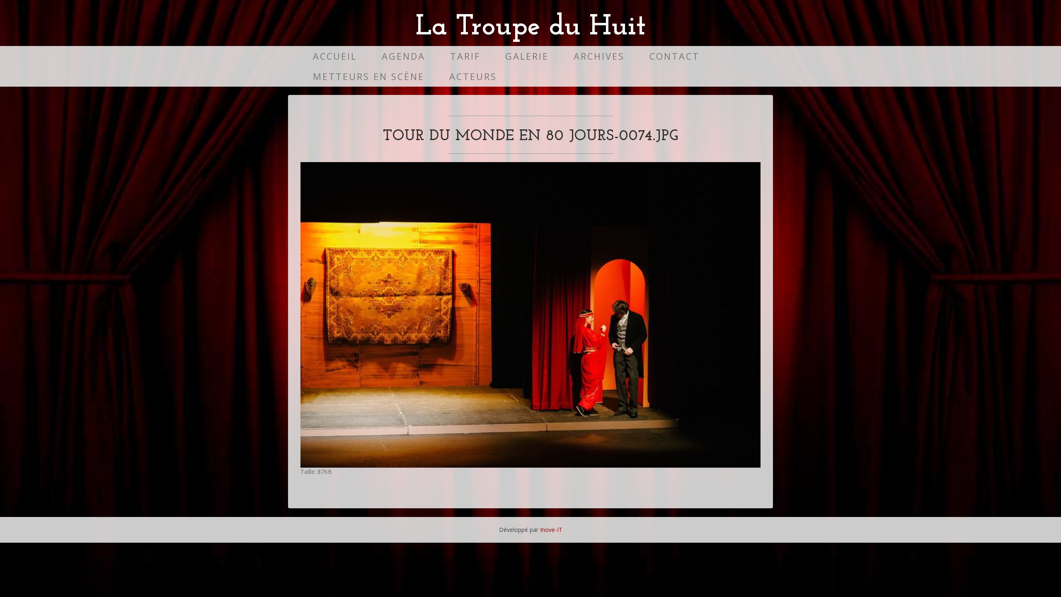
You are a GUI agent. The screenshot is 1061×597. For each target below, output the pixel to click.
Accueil (335, 56)
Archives (599, 56)
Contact (674, 56)
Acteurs (473, 76)
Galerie (527, 56)
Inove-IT (551, 530)
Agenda (403, 56)
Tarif (465, 56)
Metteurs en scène (368, 76)
